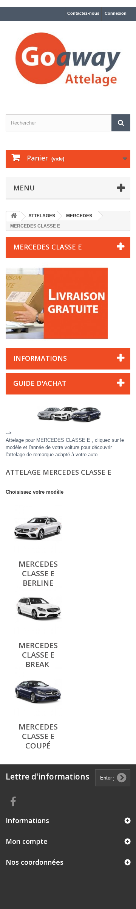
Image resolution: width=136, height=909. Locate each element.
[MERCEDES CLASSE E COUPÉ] (38, 691)
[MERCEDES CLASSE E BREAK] (38, 610)
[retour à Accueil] (13, 216)
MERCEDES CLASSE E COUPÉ (38, 736)
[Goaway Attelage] (68, 61)
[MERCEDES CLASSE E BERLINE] (38, 528)
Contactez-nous (83, 13)
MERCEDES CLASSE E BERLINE (38, 573)
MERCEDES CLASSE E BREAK (38, 654)
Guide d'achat (39, 383)
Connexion (116, 13)
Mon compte (27, 841)
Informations (40, 358)
